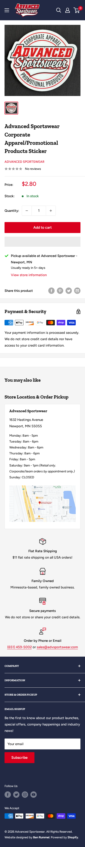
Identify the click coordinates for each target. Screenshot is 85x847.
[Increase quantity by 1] (51, 210)
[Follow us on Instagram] (25, 794)
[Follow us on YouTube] (33, 794)
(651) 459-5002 (19, 647)
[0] (77, 10)
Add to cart (42, 227)
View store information (29, 275)
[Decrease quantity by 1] (27, 210)
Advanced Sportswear (24, 162)
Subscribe (19, 757)
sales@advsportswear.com (57, 647)
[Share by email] (77, 290)
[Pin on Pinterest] (60, 290)
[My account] (67, 10)
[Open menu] (7, 10)
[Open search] (58, 10)
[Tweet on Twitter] (69, 290)
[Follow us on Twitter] (16, 794)
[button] (42, 242)
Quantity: (12, 211)
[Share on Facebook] (51, 290)
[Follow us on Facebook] (8, 794)
